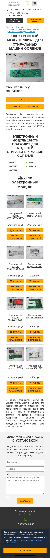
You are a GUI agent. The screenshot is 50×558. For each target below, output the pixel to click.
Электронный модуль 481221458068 (15, 317)
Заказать (25, 501)
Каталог (19, 27)
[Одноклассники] (24, 514)
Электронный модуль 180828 (15, 367)
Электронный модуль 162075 (21, 31)
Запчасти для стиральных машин (23, 29)
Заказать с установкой (25, 106)
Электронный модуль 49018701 (34, 367)
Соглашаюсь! (25, 550)
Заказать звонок (36, 20)
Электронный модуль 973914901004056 (15, 215)
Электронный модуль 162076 (34, 214)
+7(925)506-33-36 (16, 10)
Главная (9, 27)
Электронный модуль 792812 (34, 265)
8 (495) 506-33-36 (33, 10)
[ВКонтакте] (19, 514)
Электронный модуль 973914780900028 (15, 266)
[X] (29, 514)
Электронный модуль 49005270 (34, 316)
